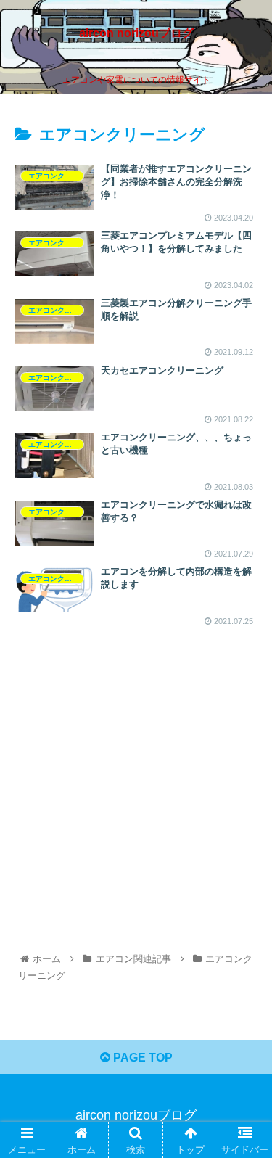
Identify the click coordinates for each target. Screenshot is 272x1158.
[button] (243, 1138)
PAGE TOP (141, 1057)
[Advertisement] (136, 763)
